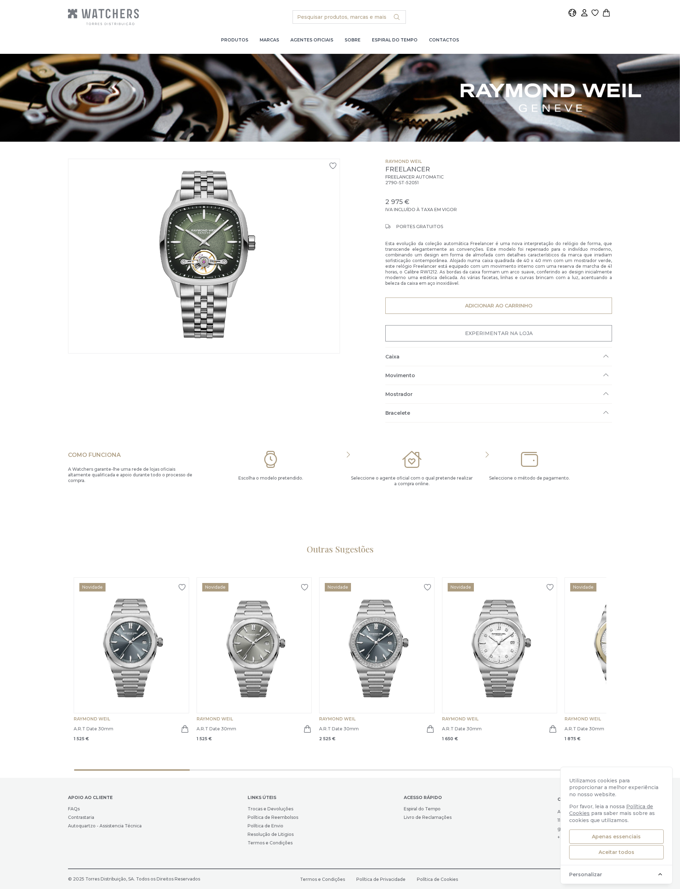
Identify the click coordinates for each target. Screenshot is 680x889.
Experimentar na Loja (499, 333)
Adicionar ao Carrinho (498, 305)
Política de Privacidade (381, 879)
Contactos (444, 40)
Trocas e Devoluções (270, 808)
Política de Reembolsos (273, 817)
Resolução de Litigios (271, 834)
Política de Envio (265, 825)
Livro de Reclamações (428, 817)
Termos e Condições (270, 842)
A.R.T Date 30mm (93, 728)
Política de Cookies (437, 879)
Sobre (353, 40)
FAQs (74, 808)
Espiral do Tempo (395, 40)
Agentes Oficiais (311, 40)
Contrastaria (81, 817)
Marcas (269, 40)
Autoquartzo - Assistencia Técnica (105, 825)
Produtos (234, 40)
